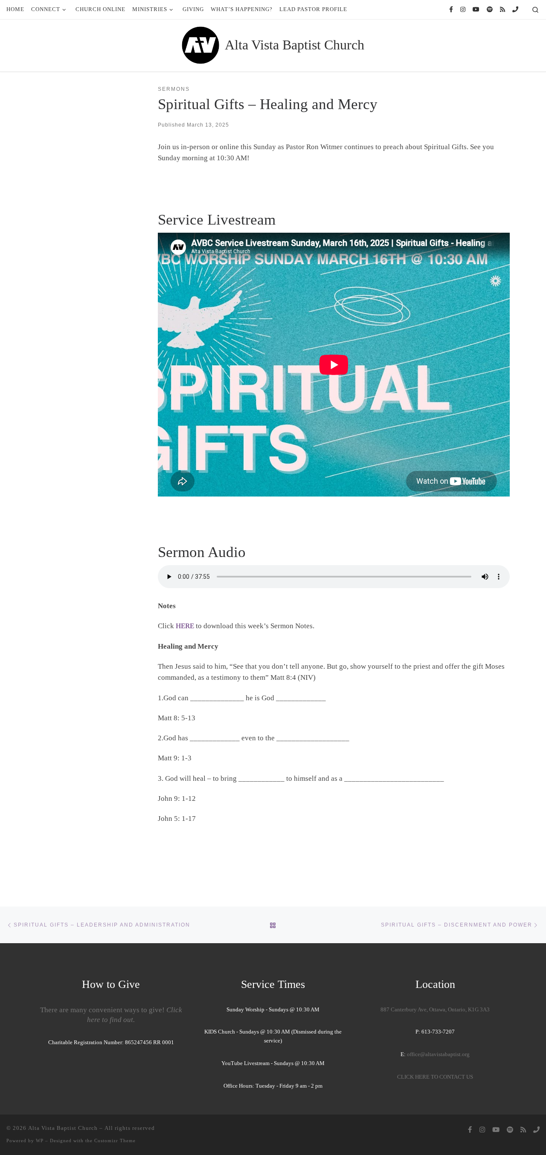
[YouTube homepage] (476, 9)
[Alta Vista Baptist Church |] (200, 44)
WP (40, 1140)
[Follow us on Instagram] (462, 9)
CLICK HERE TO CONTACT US (435, 1077)
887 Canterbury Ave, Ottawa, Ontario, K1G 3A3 (435, 1010)
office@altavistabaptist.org (438, 1054)
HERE (185, 626)
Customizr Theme (115, 1140)
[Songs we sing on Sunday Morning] (490, 9)
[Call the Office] (515, 9)
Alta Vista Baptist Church (63, 1128)
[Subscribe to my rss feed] (502, 9)
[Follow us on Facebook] (451, 9)
